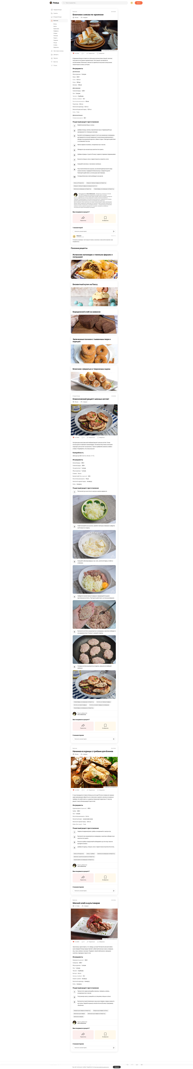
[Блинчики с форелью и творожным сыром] (94, 381)
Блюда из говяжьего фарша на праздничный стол (85, 186)
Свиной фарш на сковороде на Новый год (83, 708)
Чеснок (75, 971)
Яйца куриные (77, 74)
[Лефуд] (54, 3)
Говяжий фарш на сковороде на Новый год (104, 189)
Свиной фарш (76, 463)
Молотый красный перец (80, 109)
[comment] (114, 231)
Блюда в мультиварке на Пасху (100, 1010)
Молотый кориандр (78, 106)
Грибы (74, 811)
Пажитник (75, 104)
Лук (74, 93)
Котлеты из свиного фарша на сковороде (99, 705)
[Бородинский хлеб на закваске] (94, 324)
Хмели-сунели (77, 978)
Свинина (75, 960)
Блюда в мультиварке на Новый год (82, 1010)
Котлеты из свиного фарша (80, 705)
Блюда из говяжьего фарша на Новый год (96, 183)
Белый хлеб (76, 476)
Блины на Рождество (79, 183)
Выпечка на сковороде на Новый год (82, 189)
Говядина (75, 963)
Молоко (75, 85)
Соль (74, 484)
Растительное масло (79, 479)
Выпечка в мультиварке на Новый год (96, 1013)
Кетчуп (75, 973)
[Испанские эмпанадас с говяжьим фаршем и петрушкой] (94, 269)
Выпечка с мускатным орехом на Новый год (84, 856)
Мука (74, 77)
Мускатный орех (77, 819)
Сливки (75, 473)
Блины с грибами (91, 853)
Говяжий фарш (77, 91)
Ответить (113, 235)
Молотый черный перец (79, 481)
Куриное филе (77, 808)
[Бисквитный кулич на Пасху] (94, 296)
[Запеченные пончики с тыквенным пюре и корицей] (94, 353)
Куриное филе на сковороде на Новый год (84, 859)
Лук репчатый (76, 468)
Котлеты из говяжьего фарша (104, 702)
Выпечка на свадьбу (78, 1016)
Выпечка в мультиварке (79, 1013)
